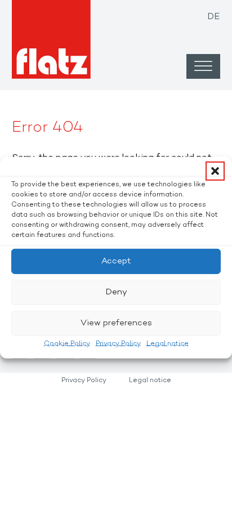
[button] (215, 170)
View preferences (116, 323)
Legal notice (167, 343)
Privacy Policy (118, 343)
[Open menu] (203, 66)
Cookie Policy (67, 343)
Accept (116, 261)
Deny (116, 292)
